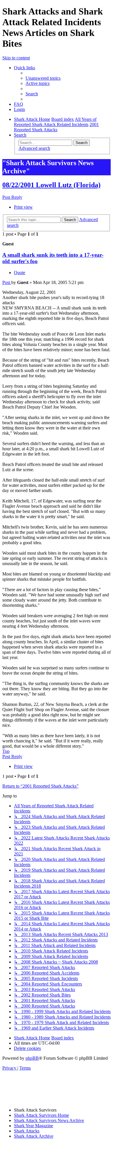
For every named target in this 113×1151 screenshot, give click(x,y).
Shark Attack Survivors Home (41, 1115)
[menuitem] (43, 78)
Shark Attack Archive (33, 1136)
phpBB (32, 1058)
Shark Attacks (26, 1130)
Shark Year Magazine (33, 1125)
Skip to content (16, 57)
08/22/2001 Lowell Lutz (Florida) (51, 185)
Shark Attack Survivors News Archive (49, 1120)
